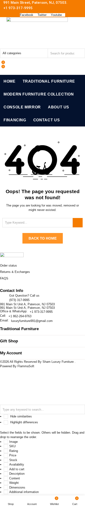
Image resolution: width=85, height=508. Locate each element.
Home (10, 81)
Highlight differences (23, 422)
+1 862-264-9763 (19, 316)
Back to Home (43, 238)
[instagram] (21, 286)
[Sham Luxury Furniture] (12, 255)
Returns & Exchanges (15, 272)
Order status (8, 265)
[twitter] (6, 286)
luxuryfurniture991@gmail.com (32, 321)
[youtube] (26, 286)
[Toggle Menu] (3, 45)
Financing (15, 120)
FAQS (4, 278)
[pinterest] (11, 286)
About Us (58, 107)
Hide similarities (20, 416)
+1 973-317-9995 (41, 311)
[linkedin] (16, 286)
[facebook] (2, 286)
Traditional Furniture (49, 81)
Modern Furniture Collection (39, 94)
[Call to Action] (1, 60)
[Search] (78, 222)
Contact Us (46, 120)
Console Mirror (22, 107)
